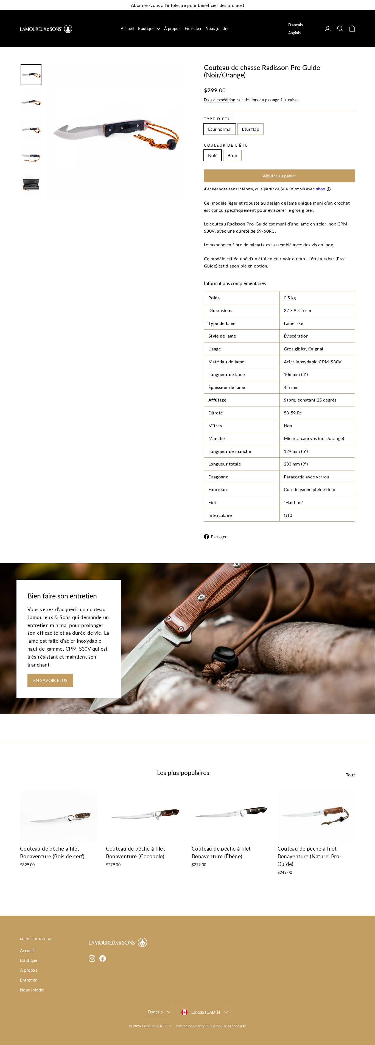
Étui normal (219, 129)
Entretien (193, 28)
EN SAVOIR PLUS (50, 680)
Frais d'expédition (219, 100)
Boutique (147, 28)
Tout (350, 774)
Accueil (127, 28)
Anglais (294, 32)
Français (295, 25)
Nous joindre (217, 28)
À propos (172, 28)
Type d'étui (218, 119)
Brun (232, 155)
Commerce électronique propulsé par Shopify (211, 1026)
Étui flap (250, 129)
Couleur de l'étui (227, 145)
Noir (212, 155)
